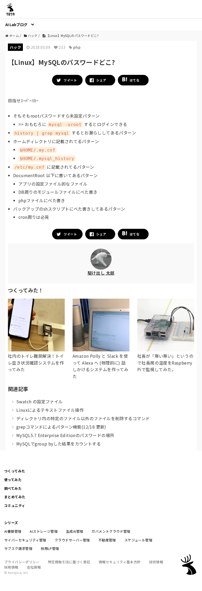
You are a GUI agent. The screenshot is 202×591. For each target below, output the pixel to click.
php (76, 47)
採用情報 (11, 567)
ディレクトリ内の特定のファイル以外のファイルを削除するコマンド (83, 418)
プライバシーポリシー (21, 561)
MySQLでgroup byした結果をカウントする (58, 443)
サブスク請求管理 (18, 548)
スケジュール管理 (138, 539)
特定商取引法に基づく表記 (69, 561)
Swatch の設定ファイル (39, 401)
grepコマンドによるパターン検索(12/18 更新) (61, 427)
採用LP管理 (50, 548)
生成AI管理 (74, 531)
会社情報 (34, 567)
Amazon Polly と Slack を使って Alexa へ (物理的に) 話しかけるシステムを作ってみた (100, 366)
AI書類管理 (12, 531)
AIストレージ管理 (44, 531)
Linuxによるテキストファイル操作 (50, 410)
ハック (15, 47)
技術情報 (156, 561)
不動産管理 (107, 539)
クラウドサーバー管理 (72, 539)
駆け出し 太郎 (101, 273)
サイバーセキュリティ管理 (25, 539)
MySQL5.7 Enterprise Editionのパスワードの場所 (65, 435)
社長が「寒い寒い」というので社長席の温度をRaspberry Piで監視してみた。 (165, 362)
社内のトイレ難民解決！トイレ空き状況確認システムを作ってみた (36, 362)
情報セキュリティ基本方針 (120, 561)
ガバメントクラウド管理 (111, 531)
